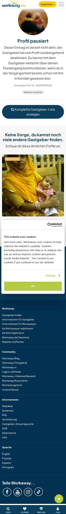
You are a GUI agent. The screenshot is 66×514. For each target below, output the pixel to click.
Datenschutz (9, 432)
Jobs (4, 437)
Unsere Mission (10, 389)
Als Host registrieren (13, 332)
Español (6, 462)
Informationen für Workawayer (19, 323)
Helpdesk (7, 405)
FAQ (4, 414)
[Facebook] (7, 492)
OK (33, 286)
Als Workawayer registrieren (17, 328)
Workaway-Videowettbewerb (19, 376)
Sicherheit (7, 410)
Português (8, 467)
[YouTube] (17, 492)
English (6, 453)
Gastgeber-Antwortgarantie (18, 423)
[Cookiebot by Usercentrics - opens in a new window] (47, 225)
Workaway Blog (10, 358)
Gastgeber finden (12, 315)
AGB (4, 428)
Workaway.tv (9, 367)
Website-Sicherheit (33, 92)
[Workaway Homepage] (14, 3)
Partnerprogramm (12, 385)
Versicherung (9, 419)
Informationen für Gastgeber (18, 319)
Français (6, 458)
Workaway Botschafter (15, 380)
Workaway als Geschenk (15, 337)
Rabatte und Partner (13, 341)
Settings (51, 275)
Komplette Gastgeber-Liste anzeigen (34, 111)
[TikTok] (38, 491)
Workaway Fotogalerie (14, 362)
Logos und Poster (11, 371)
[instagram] (28, 492)
